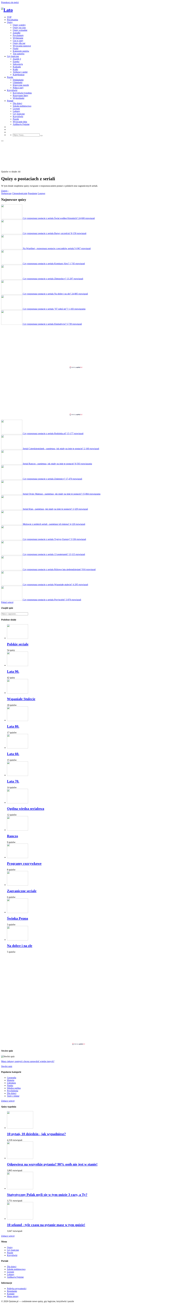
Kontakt (10, 1294)
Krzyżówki (12, 90)
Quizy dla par (19, 43)
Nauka (10, 1085)
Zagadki (16, 33)
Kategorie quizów (21, 51)
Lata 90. (13, 671)
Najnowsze (6, 193)
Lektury (16, 111)
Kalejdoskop (18, 74)
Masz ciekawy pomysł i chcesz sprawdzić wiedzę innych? (27, 1061)
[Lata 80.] (17, 720)
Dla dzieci (17, 103)
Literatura (11, 1083)
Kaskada (17, 67)
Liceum (16, 108)
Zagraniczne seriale (21, 891)
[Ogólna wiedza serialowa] (17, 802)
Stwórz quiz (6, 1066)
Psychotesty (18, 35)
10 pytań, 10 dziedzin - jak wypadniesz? (36, 1134)
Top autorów (19, 53)
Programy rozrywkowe (24, 863)
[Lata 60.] (17, 747)
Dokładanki (18, 80)
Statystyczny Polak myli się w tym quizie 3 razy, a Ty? (47, 1195)
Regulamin (12, 1291)
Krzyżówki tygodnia (22, 93)
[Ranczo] (17, 830)
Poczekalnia (12, 19)
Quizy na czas (19, 27)
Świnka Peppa (17, 918)
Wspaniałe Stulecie (21, 699)
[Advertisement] (93, 345)
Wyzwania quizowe (22, 46)
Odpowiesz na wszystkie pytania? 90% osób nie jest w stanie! (52, 1164)
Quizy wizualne (20, 30)
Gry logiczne (13, 56)
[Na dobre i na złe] (17, 939)
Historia (10, 1080)
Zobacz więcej (8, 1101)
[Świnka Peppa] (17, 912)
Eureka (16, 61)
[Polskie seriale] (17, 638)
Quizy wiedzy (19, 25)
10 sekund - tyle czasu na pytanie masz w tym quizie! (46, 1225)
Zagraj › (4, 191)
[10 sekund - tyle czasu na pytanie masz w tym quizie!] (20, 1218)
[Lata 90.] (17, 665)
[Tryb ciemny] (2, 140)
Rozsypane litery (20, 95)
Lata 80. (13, 726)
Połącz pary (18, 87)
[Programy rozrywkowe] (17, 857)
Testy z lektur (13, 1096)
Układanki (17, 82)
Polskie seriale (17, 644)
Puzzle (10, 77)
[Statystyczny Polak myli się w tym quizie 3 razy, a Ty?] (20, 1188)
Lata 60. (13, 754)
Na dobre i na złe (19, 946)
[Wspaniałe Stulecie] (17, 692)
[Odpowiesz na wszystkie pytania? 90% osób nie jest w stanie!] (20, 1158)
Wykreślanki (18, 98)
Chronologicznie (19, 193)
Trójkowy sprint (20, 72)
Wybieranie (18, 38)
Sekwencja (18, 64)
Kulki (15, 69)
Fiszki (15, 48)
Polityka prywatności (16, 1288)
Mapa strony (12, 1296)
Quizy (10, 22)
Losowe (41, 193)
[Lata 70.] (17, 775)
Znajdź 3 (17, 59)
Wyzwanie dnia (20, 121)
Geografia (11, 1077)
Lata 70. (13, 781)
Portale (10, 100)
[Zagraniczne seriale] (17, 885)
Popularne (32, 193)
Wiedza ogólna (14, 1088)
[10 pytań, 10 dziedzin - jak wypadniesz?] (20, 1127)
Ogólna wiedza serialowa (25, 808)
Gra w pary (18, 40)
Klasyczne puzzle (21, 85)
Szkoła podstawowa (22, 106)
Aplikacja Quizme (21, 124)
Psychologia (12, 1090)
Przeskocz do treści (10, 2)
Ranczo (12, 836)
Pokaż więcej (7, 602)
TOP (9, 17)
